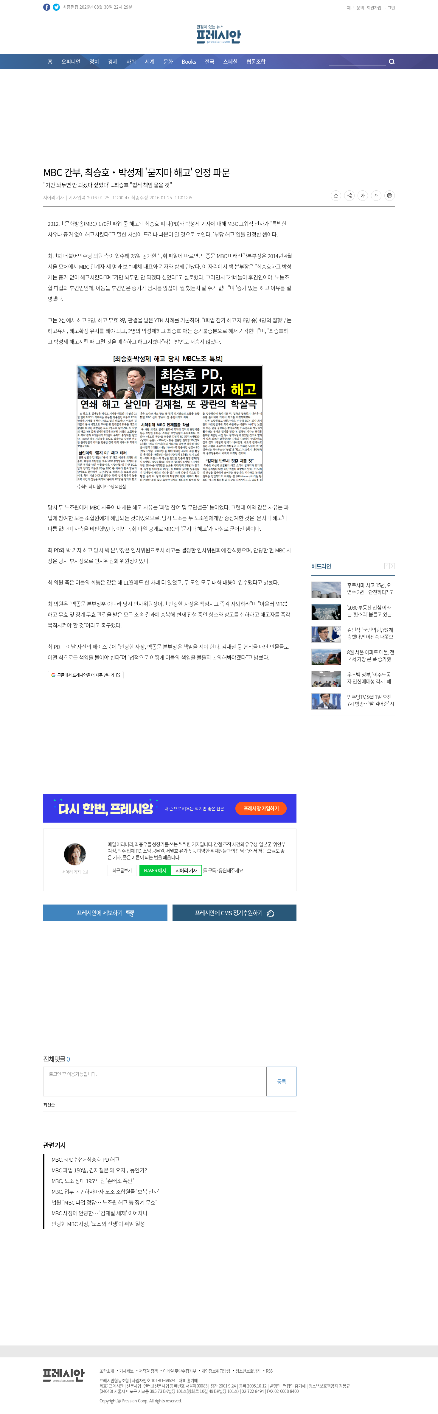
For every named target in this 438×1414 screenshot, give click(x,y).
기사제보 (126, 1371)
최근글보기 (121, 870)
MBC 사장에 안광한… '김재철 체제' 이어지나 (99, 1213)
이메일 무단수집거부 (179, 1371)
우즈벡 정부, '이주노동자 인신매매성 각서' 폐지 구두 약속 (369, 681)
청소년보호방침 (247, 1371)
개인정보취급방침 (215, 1371)
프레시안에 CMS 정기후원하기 (229, 912)
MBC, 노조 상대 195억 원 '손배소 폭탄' (93, 1181)
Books (189, 62)
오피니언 (70, 62)
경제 (112, 62)
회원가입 (374, 7)
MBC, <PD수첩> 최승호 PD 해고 (85, 1159)
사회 (131, 62)
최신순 (49, 1104)
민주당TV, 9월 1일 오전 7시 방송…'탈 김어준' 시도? (370, 703)
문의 (360, 7)
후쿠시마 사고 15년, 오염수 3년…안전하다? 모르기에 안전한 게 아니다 (370, 591)
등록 (281, 1081)
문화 (168, 62)
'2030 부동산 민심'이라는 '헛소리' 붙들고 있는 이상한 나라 (369, 614)
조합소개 (107, 1371)
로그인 (389, 7)
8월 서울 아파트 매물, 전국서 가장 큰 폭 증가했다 (370, 658)
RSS (269, 1371)
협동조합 (255, 62)
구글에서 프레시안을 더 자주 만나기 (85, 675)
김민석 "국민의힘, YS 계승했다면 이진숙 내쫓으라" (370, 636)
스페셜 (230, 62)
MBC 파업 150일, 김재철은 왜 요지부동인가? (99, 1170)
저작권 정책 (148, 1371)
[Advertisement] (219, 121)
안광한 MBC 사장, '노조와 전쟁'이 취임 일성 (98, 1224)
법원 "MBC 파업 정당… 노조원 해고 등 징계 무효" (104, 1202)
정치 (94, 62)
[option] (353, 643)
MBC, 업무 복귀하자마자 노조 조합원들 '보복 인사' (105, 1192)
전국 (209, 62)
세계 (149, 62)
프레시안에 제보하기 (99, 912)
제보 (350, 7)
